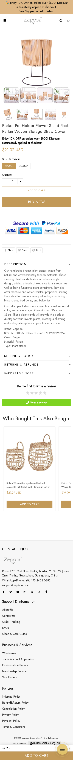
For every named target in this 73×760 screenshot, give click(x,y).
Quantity (7, 175)
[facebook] (4, 591)
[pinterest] (32, 591)
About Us (7, 610)
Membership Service (14, 671)
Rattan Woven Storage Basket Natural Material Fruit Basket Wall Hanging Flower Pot (28, 485)
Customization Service (15, 665)
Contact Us (8, 616)
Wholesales (9, 653)
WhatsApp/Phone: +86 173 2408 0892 (26, 580)
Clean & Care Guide (14, 634)
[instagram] (25, 591)
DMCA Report (19, 743)
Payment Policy (11, 721)
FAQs (5, 628)
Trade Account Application (18, 659)
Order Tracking (11, 622)
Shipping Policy (11, 697)
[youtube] (18, 591)
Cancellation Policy (13, 709)
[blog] (40, 591)
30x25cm (14, 159)
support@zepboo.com (15, 585)
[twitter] (11, 591)
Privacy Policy (10, 715)
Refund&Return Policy (15, 703)
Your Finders (9, 677)
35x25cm (23, 165)
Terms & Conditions (13, 727)
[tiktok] (47, 591)
